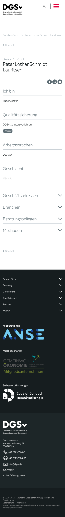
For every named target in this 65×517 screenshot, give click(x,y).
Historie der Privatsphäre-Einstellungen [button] (44, 505)
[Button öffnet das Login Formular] (44, 6)
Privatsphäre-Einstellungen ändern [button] (16, 505)
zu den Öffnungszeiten (14, 475)
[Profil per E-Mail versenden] (60, 81)
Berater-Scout (11, 35)
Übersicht (10, 45)
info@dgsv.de (15, 464)
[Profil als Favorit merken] (49, 81)
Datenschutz (8, 502)
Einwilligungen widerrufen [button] (12, 507)
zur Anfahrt (8, 469)
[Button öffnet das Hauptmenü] (56, 6)
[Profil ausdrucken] (54, 81)
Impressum (21, 502)
